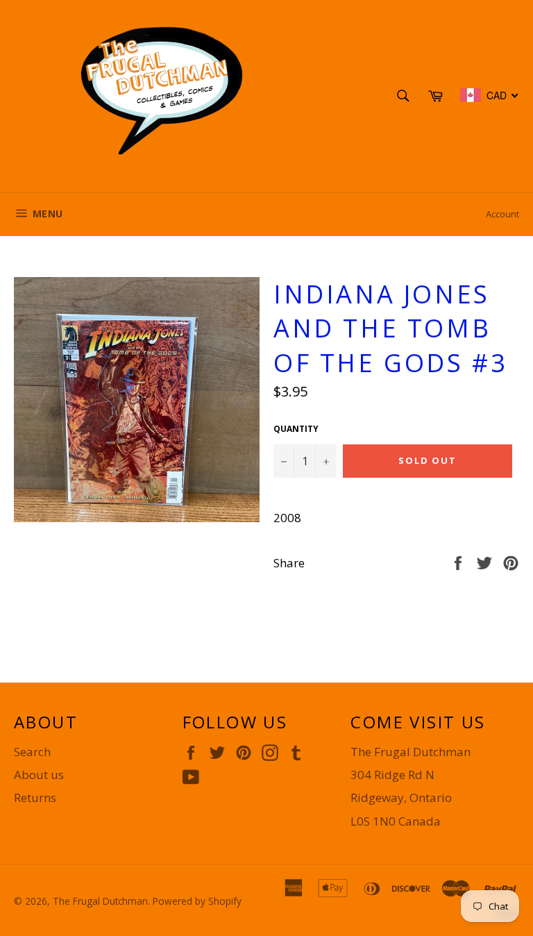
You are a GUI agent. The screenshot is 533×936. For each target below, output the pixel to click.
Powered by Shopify (197, 901)
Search (32, 752)
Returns (35, 797)
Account (502, 214)
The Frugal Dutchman (100, 901)
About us (39, 775)
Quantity (296, 429)
